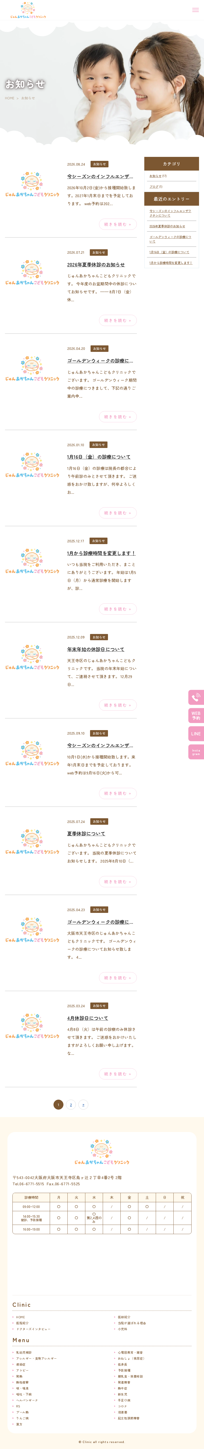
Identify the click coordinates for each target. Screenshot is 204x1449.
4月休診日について (87, 1017)
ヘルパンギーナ (27, 1400)
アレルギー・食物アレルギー (36, 1358)
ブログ (154, 186)
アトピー (22, 1370)
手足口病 (124, 1400)
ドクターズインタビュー (33, 1329)
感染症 (21, 1364)
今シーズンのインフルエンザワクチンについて (117, 176)
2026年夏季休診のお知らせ (96, 264)
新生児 (122, 1394)
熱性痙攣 (22, 1382)
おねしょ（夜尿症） (132, 1358)
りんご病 (22, 1418)
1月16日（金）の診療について (99, 456)
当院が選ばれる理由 (132, 1323)
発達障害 (124, 1382)
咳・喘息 (22, 1388)
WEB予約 (196, 715)
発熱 (19, 1376)
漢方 (19, 1424)
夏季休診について (86, 833)
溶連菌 (122, 1412)
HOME (9, 97)
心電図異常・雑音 (130, 1352)
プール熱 (22, 1412)
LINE (196, 733)
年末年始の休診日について (95, 649)
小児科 (122, 1329)
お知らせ (99, 164)
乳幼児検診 (24, 1352)
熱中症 (122, 1388)
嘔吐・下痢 (24, 1394)
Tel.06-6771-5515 (28, 1184)
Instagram (196, 752)
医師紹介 (124, 1317)
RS (18, 1406)
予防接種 (124, 1370)
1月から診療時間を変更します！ (101, 553)
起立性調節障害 (129, 1418)
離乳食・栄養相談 (130, 1376)
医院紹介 (22, 1323)
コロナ (122, 1406)
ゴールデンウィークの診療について (105, 360)
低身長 (122, 1364)
